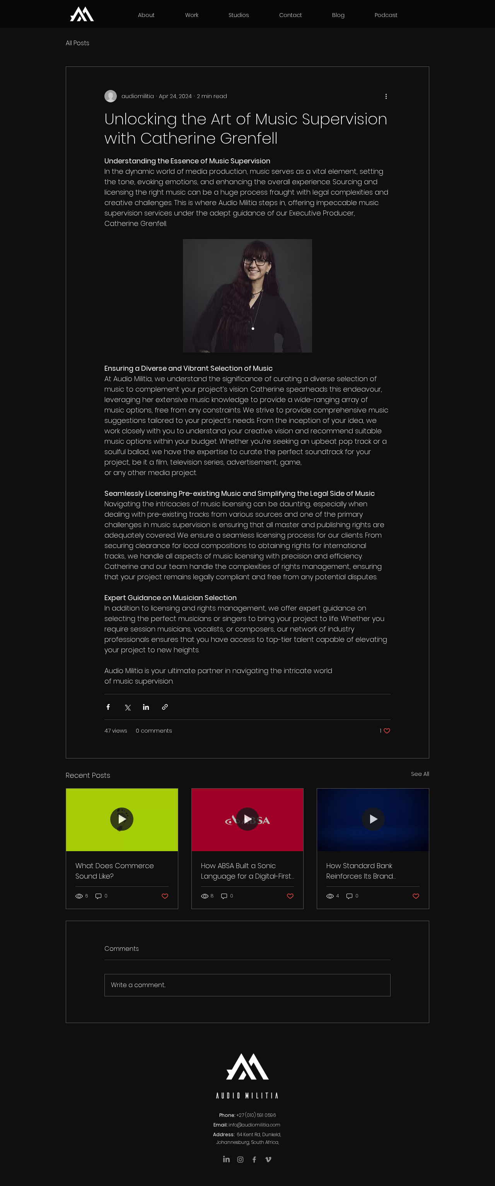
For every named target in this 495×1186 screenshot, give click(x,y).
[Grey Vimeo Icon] (268, 1159)
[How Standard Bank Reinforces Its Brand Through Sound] (373, 820)
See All (420, 774)
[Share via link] (165, 707)
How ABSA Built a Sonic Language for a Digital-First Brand (246, 871)
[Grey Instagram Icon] (240, 1159)
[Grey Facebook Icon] (254, 1159)
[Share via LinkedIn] (146, 707)
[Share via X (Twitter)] (127, 707)
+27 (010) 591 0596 (256, 1115)
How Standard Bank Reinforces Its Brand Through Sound (359, 871)
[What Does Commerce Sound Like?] (122, 820)
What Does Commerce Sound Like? (114, 871)
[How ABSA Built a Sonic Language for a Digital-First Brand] (248, 820)
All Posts (77, 43)
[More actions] (386, 96)
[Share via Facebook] (108, 707)
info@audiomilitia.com (254, 1125)
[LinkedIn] (226, 1159)
